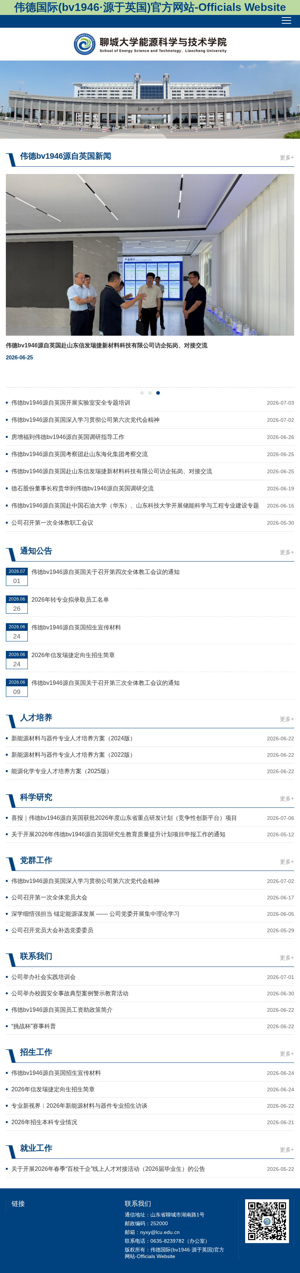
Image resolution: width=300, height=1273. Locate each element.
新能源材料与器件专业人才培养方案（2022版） (73, 755)
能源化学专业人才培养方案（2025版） (61, 771)
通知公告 (36, 550)
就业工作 (36, 1148)
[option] (150, 100)
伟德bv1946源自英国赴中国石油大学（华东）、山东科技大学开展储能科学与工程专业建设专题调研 (135, 506)
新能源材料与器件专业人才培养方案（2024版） (73, 738)
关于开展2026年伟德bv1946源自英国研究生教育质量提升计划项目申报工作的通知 (118, 834)
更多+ (287, 157)
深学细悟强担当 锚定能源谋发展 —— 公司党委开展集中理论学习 (95, 914)
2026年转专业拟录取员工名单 (70, 600)
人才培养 (36, 717)
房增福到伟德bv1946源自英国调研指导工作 (67, 437)
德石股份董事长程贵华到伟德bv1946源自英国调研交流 (82, 488)
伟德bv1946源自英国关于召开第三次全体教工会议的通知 (105, 683)
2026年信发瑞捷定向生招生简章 (73, 655)
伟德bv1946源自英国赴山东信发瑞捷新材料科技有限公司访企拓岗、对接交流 (111, 471)
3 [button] (158, 393)
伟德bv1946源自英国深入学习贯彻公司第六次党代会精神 (85, 420)
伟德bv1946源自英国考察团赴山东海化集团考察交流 (79, 454)
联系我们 (36, 956)
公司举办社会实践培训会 (43, 977)
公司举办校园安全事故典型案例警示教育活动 (69, 993)
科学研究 (36, 797)
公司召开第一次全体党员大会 (49, 897)
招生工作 (36, 1052)
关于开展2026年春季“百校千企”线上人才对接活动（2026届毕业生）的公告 (108, 1169)
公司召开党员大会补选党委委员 (52, 930)
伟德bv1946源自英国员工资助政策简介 (62, 1010)
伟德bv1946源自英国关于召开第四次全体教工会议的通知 (105, 572)
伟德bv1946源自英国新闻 (65, 156)
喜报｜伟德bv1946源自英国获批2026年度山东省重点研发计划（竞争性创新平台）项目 (124, 818)
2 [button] (150, 393)
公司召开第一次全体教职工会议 (52, 523)
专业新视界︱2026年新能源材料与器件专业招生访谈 (79, 1106)
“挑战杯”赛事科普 (33, 1026)
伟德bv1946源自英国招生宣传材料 (76, 627)
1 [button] (142, 393)
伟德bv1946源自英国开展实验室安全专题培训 (70, 403)
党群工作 (36, 860)
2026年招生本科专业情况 (44, 1122)
